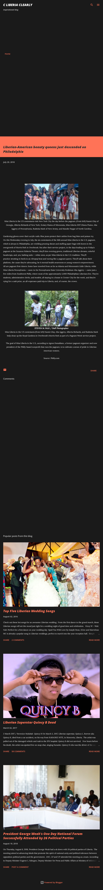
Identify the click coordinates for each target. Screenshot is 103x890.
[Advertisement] (51, 32)
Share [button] (94, 370)
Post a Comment (20, 867)
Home (7, 54)
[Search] (91, 4)
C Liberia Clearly (17, 5)
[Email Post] (4, 370)
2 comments (18, 640)
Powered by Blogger (53, 882)
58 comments (18, 751)
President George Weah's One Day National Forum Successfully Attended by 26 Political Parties (42, 835)
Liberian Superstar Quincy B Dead (29, 722)
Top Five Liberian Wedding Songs (29, 611)
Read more (94, 640)
